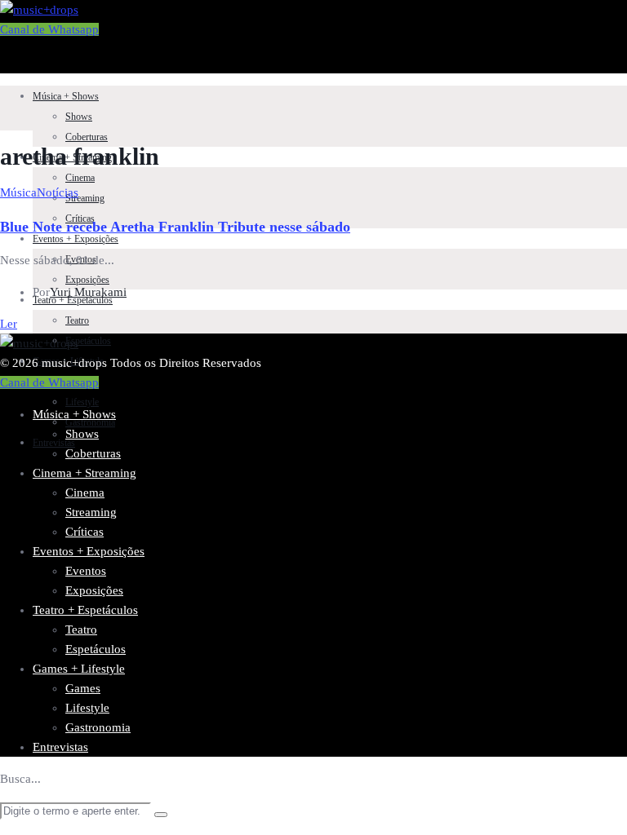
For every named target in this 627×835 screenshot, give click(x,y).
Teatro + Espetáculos (85, 609)
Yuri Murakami (88, 291)
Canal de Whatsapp (49, 29)
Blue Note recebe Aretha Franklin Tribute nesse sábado (175, 227)
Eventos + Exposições (75, 239)
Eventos (85, 570)
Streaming (84, 198)
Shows (78, 116)
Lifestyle (82, 402)
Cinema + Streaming (84, 472)
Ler (8, 323)
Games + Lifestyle (79, 668)
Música (18, 192)
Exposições (87, 279)
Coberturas (86, 137)
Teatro (77, 320)
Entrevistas (60, 746)
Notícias (57, 192)
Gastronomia (90, 422)
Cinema (80, 177)
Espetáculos (88, 341)
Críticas (84, 531)
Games (82, 688)
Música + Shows (66, 96)
